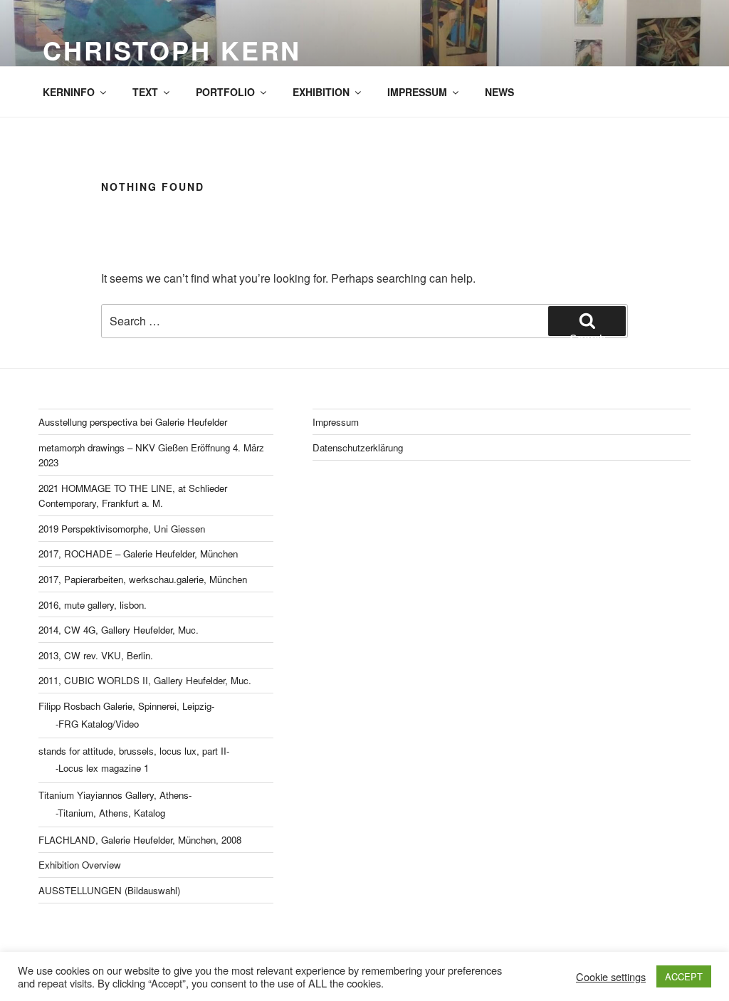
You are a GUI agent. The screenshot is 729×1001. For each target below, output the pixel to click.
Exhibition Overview (79, 864)
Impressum (336, 422)
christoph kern (172, 49)
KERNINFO (69, 92)
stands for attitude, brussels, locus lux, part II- (133, 751)
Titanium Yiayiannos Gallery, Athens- (115, 795)
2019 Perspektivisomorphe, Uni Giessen (121, 528)
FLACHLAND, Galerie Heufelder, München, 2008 (139, 840)
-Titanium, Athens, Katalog (110, 812)
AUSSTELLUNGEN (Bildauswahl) (109, 890)
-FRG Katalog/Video (97, 723)
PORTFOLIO (225, 92)
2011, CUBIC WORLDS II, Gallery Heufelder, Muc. (144, 680)
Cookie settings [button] (611, 976)
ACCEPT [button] (684, 976)
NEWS (499, 92)
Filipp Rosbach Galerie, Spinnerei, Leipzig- (126, 706)
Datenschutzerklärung (358, 447)
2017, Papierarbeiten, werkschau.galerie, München (142, 579)
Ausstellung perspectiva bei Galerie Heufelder (132, 422)
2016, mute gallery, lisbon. (92, 605)
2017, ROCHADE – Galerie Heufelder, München (138, 553)
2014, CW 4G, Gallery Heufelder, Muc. (118, 629)
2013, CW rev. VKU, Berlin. (95, 655)
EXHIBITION (321, 92)
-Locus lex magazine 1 (102, 768)
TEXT (145, 92)
